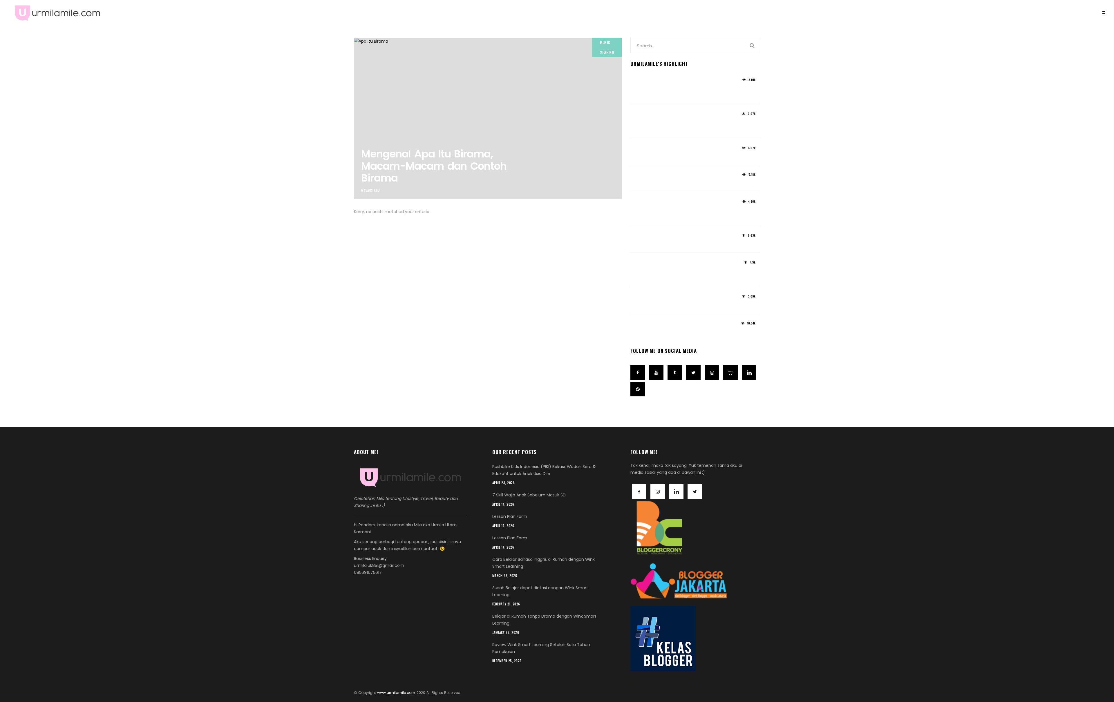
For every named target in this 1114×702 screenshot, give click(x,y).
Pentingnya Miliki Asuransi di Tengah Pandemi (677, 275)
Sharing (607, 52)
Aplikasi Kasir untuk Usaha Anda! (673, 306)
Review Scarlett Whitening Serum (672, 157)
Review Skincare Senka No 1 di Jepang (679, 333)
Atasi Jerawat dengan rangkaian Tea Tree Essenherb (679, 214)
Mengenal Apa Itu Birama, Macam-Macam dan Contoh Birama (433, 165)
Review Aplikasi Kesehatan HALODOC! (679, 245)
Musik (605, 42)
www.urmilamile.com (396, 692)
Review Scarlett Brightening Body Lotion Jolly (681, 126)
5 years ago (641, 81)
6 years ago (370, 190)
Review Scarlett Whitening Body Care (678, 184)
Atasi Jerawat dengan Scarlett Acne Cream (677, 92)
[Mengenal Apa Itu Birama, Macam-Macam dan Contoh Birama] (488, 118)
